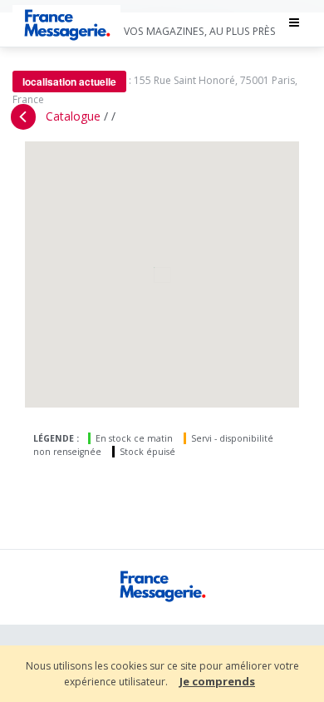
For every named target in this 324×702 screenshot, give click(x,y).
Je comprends (217, 681)
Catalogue (73, 116)
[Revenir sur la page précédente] (23, 117)
